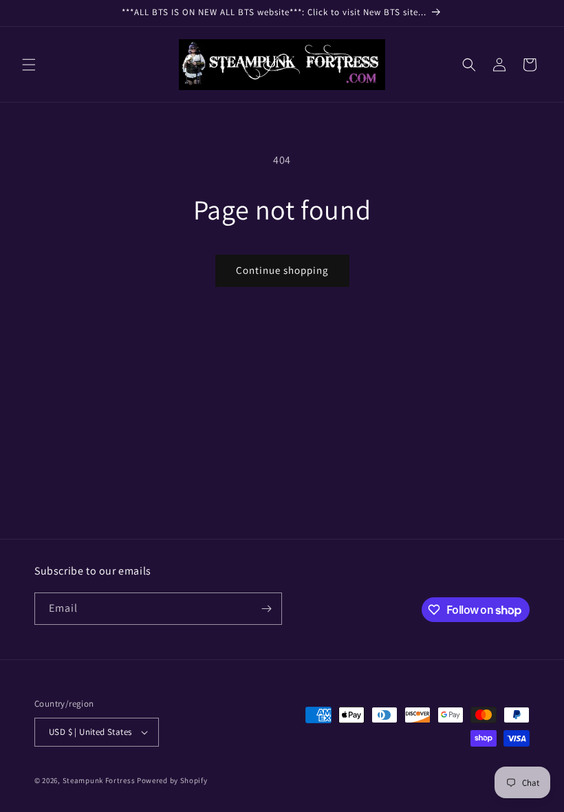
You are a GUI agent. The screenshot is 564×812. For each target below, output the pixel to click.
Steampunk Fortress (99, 780)
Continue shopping (282, 270)
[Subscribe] (266, 608)
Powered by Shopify (172, 780)
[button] (29, 65)
